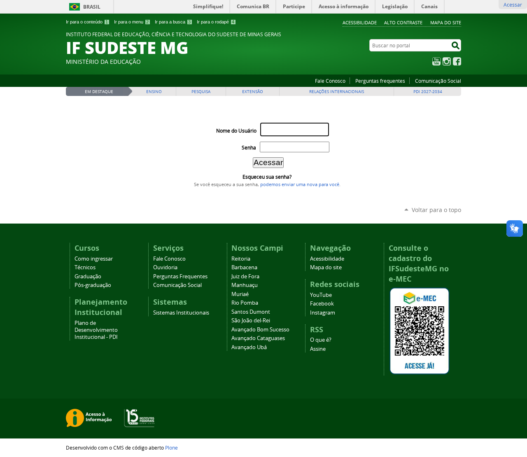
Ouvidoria (165, 267)
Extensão (252, 91)
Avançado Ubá (249, 347)
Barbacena (244, 267)
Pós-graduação (93, 285)
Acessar (513, 4)
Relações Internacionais (336, 91)
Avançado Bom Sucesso (260, 329)
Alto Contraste (403, 22)
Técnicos (85, 267)
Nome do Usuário (236, 130)
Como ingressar (94, 258)
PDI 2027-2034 (427, 91)
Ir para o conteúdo (87, 21)
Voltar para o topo (436, 210)
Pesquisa (200, 91)
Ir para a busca (173, 21)
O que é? (320, 339)
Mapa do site (445, 22)
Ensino (154, 91)
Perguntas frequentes (380, 80)
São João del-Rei (250, 320)
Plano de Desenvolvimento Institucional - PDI (96, 329)
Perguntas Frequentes (180, 276)
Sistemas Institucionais (181, 312)
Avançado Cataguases (258, 338)
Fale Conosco (330, 80)
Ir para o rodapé (215, 21)
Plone (171, 447)
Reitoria (240, 258)
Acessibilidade (360, 22)
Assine (318, 348)
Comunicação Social (438, 80)
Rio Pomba (244, 302)
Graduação (88, 276)
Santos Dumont (250, 311)
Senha (249, 147)
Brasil (91, 6)
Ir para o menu (131, 21)
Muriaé (240, 294)
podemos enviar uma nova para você (299, 184)
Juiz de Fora (245, 276)
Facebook (457, 61)
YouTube (436, 61)
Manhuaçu (244, 285)
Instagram (447, 61)
